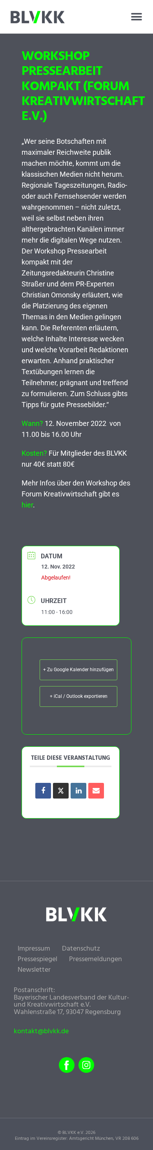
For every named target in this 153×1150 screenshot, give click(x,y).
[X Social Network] (61, 791)
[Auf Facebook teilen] (43, 791)
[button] (136, 17)
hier (27, 505)
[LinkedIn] (78, 791)
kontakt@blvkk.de (41, 1031)
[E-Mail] (96, 791)
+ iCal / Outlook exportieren (78, 696)
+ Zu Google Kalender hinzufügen (78, 669)
